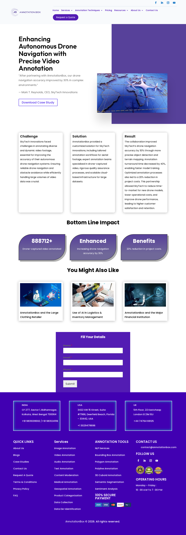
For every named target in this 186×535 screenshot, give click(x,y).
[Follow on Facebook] (155, 2)
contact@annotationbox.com (158, 447)
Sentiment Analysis (106, 489)
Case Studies (21, 461)
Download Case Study (38, 102)
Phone (68, 369)
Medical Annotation (65, 482)
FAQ (15, 495)
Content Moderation (66, 475)
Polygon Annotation (106, 461)
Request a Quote (65, 17)
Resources (120, 10)
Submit (70, 384)
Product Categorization (68, 495)
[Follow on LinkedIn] (162, 2)
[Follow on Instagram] (168, 2)
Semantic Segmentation (109, 482)
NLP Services (102, 448)
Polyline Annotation (106, 468)
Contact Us (152, 10)
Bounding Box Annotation (110, 455)
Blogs (16, 455)
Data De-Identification (67, 509)
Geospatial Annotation (67, 489)
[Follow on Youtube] (174, 2)
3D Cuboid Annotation (108, 475)
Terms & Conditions (25, 482)
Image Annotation (65, 448)
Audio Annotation (64, 461)
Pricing (108, 10)
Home (56, 10)
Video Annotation (64, 455)
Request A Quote (23, 475)
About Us (136, 10)
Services (65, 10)
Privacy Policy (21, 489)
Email (67, 357)
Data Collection (63, 502)
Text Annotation (63, 468)
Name (67, 345)
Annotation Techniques (87, 10)
